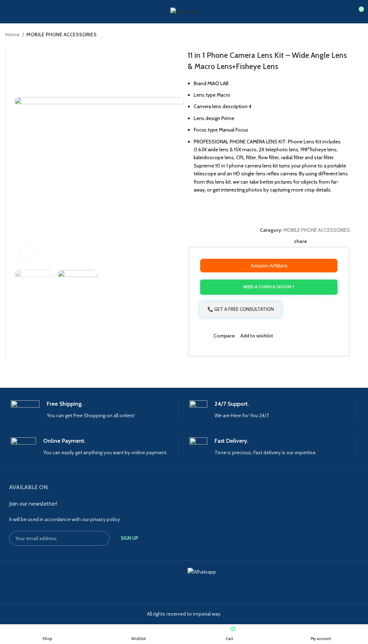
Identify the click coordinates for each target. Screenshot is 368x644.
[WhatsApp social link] (338, 241)
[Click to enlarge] (27, 254)
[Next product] (359, 35)
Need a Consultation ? (268, 286)
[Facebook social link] (313, 241)
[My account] (8, 12)
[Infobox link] (94, 409)
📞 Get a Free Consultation (240, 309)
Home (12, 34)
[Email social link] (329, 241)
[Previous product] (344, 35)
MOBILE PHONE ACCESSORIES (61, 34)
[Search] (20, 12)
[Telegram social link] (346, 241)
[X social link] (321, 241)
